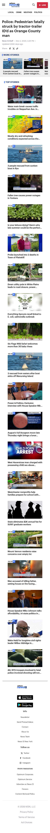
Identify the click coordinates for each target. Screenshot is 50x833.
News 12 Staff (7, 41)
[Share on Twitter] (14, 49)
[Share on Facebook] (10, 49)
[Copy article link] (17, 49)
